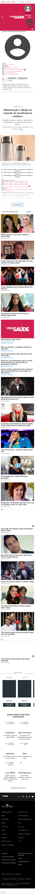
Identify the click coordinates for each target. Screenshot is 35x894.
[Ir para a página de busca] (33, 29)
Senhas (13, 72)
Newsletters (15, 74)
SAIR (29, 17)
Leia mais (17, 205)
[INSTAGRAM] (25, 796)
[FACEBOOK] (22, 796)
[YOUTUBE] (32, 796)
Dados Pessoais (18, 71)
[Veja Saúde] (17, 18)
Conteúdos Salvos (19, 69)
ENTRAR (28, 15)
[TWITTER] (29, 796)
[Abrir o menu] (2, 17)
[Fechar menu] (14, 31)
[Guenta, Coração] (4, 79)
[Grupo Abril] (5, 2)
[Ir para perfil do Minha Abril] (17, 64)
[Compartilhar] (2, 178)
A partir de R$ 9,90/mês (9, 705)
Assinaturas (15, 67)
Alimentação (17, 106)
